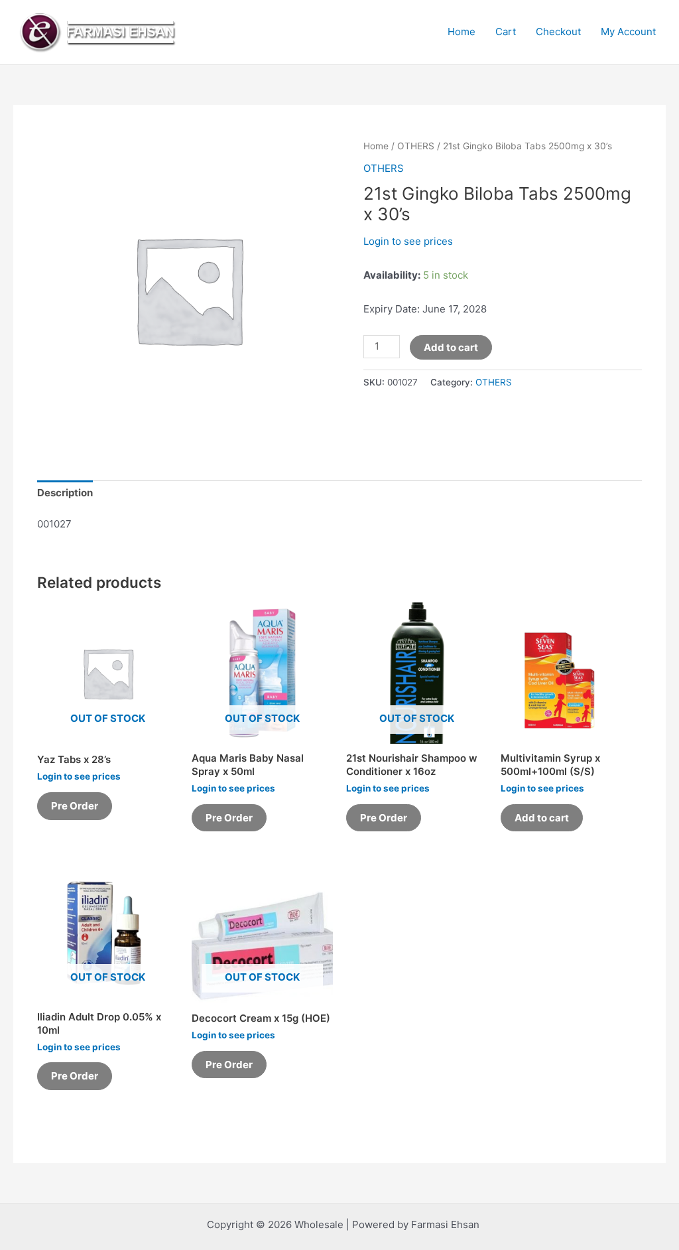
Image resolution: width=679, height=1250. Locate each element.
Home (461, 31)
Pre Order (74, 805)
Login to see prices (408, 241)
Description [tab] (65, 492)
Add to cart (451, 347)
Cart (505, 31)
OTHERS (415, 146)
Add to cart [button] (542, 817)
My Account (628, 31)
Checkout (558, 31)
